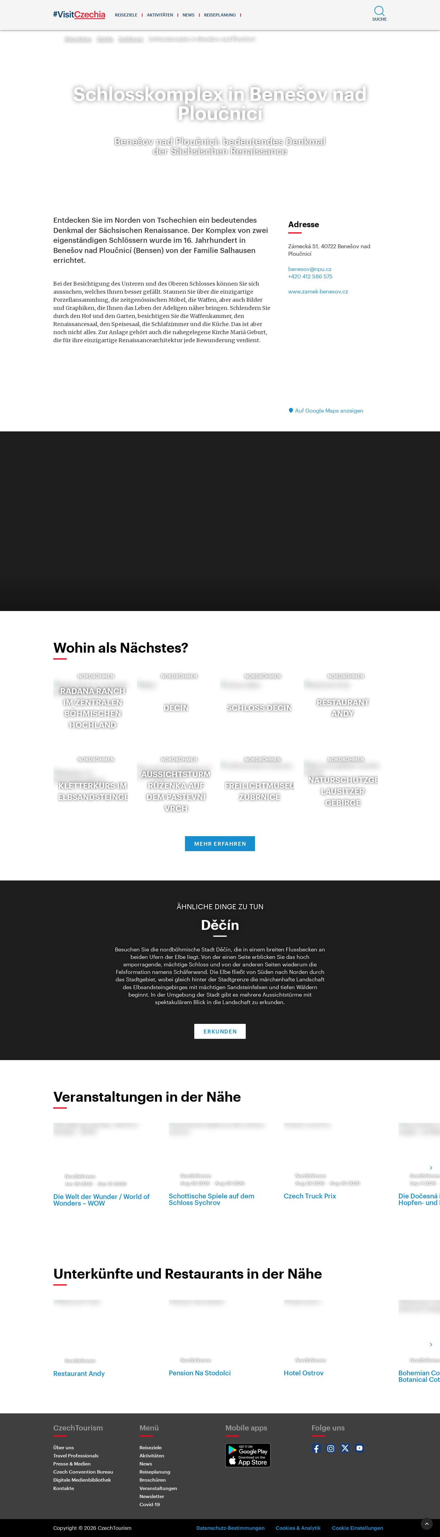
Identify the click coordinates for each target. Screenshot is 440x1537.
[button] (379, 15)
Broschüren (152, 1480)
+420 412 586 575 (310, 276)
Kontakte (63, 1488)
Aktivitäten (160, 14)
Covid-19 (149, 1504)
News (189, 14)
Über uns (63, 1447)
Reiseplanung (220, 14)
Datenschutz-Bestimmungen (230, 1528)
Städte (105, 39)
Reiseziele (126, 14)
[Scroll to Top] (427, 1524)
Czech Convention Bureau (83, 1471)
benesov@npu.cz (310, 269)
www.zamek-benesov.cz (318, 291)
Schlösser (131, 39)
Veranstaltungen (158, 1488)
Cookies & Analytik (298, 1528)
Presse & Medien (72, 1463)
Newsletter (151, 1496)
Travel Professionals (75, 1455)
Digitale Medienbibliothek (82, 1480)
